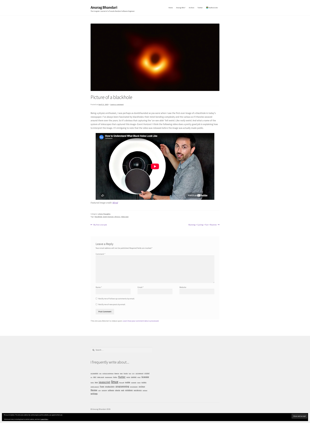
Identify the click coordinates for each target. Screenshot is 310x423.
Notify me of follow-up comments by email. (116, 298)
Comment (100, 254)
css (91, 377)
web (122, 390)
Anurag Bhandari (104, 7)
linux (114, 381)
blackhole (98, 217)
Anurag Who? (180, 8)
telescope (124, 217)
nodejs (143, 382)
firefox (115, 377)
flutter (121, 376)
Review (94, 390)
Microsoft (121, 382)
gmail (138, 377)
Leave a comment (117, 104)
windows (129, 390)
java (96, 382)
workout (145, 390)
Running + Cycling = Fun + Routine (202, 224)
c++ (133, 373)
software (111, 390)
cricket (146, 373)
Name (99, 287)
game (128, 377)
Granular (145, 376)
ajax (100, 373)
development (108, 377)
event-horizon (108, 217)
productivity (110, 386)
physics (117, 217)
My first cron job (100, 224)
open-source (95, 387)
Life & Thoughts (104, 214)
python (142, 386)
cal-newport (139, 373)
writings (94, 393)
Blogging (116, 373)
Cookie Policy (44, 419)
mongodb (133, 382)
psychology (134, 387)
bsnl (130, 373)
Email (141, 287)
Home (171, 8)
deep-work (100, 377)
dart (94, 377)
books (126, 373)
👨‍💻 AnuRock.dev (212, 8)
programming (122, 386)
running (104, 390)
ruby (99, 390)
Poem (102, 386)
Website (182, 287)
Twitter (200, 8)
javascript (104, 382)
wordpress (138, 390)
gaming (133, 377)
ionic (92, 382)
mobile (127, 382)
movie (138, 382)
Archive (191, 8)
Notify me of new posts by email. (111, 304)
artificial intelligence (107, 373)
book (121, 373)
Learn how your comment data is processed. (141, 321)
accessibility (94, 373)
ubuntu (117, 390)
